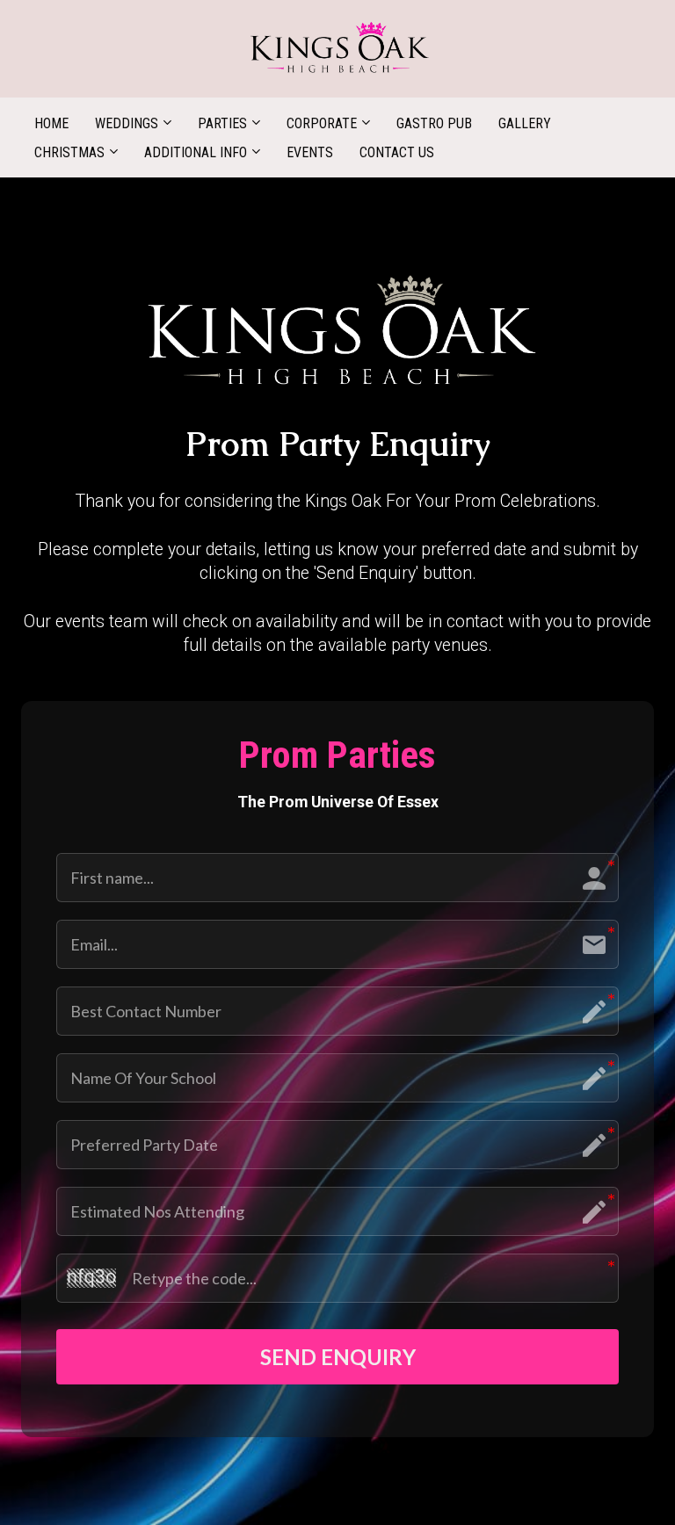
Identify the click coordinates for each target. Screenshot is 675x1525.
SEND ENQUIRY (338, 1357)
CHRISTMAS (69, 152)
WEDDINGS (126, 123)
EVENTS (310, 152)
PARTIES (222, 123)
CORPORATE (322, 123)
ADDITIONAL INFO (195, 152)
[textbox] (337, 445)
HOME (51, 123)
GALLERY (524, 123)
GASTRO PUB (434, 123)
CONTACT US (396, 152)
